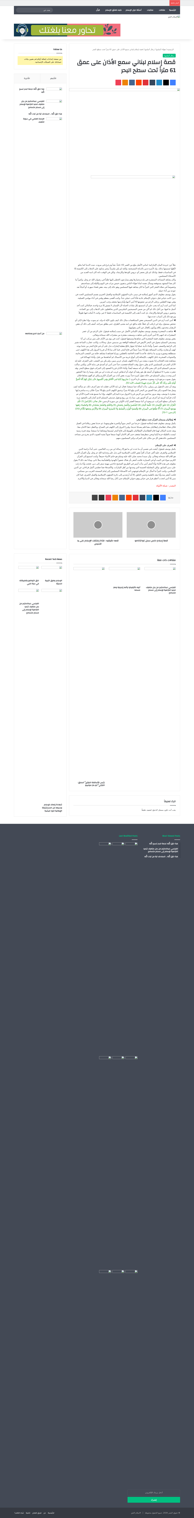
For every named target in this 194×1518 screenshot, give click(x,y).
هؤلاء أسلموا (161, 49)
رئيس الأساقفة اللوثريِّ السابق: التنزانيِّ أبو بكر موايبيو (91, 784)
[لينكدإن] (159, 82)
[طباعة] (95, 497)
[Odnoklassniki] (125, 82)
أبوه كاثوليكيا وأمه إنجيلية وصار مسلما (126, 589)
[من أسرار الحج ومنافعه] (54, 438)
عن (44, 1513)
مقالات (162, 10)
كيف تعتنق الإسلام (113, 10)
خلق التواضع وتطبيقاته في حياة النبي (29, 582)
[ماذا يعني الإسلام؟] (118, 1273)
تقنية (28, 1513)
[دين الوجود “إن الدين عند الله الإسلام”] (131, 1376)
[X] (166, 82)
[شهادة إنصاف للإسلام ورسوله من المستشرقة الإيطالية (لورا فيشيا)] (51, 695)
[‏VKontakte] (132, 82)
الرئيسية (173, 10)
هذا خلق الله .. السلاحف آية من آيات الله (45, 114)
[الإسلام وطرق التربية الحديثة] (51, 572)
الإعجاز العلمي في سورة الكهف (33, 120)
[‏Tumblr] (152, 82)
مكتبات (150, 10)
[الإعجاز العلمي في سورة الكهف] (54, 223)
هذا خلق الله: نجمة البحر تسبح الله (31, 90)
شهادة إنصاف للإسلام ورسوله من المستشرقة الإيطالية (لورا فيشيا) (52, 808)
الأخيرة (27, 78)
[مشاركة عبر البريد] (101, 497)
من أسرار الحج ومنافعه (34, 333)
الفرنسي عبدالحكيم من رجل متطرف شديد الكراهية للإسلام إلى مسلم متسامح (161, 590)
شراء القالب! (19, 1513)
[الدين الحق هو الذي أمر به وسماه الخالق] (131, 948)
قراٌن (98, 10)
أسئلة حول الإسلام (133, 10)
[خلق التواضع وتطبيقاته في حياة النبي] (28, 572)
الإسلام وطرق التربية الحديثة (53, 582)
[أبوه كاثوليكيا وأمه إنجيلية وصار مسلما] (124, 576)
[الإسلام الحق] (174, 16)
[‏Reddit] (139, 82)
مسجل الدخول (157, 810)
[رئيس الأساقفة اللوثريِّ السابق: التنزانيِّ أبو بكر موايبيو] (89, 673)
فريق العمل (36, 1513)
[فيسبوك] (173, 82)
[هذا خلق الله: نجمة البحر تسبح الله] (54, 93)
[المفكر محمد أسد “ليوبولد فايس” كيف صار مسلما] (105, 1274)
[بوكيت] (118, 82)
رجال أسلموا (149, 49)
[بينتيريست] (145, 82)
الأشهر (53, 78)
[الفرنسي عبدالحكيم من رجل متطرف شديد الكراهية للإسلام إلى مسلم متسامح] (160, 576)
